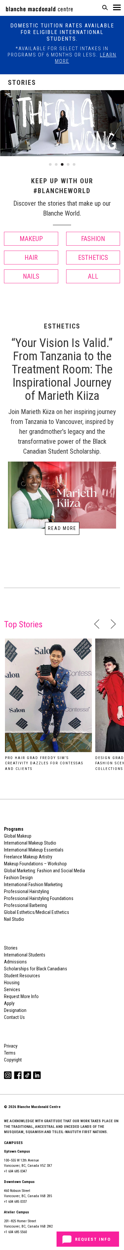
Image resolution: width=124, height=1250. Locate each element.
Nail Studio (14, 919)
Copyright (13, 1059)
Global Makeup (17, 836)
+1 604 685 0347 (15, 1171)
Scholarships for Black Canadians (35, 968)
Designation (15, 1010)
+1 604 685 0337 (15, 1201)
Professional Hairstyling (26, 891)
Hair (31, 257)
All (93, 276)
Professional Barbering (25, 905)
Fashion (93, 239)
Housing (12, 982)
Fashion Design (18, 877)
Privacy (11, 1046)
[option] (48, 707)
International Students (24, 954)
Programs (13, 829)
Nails (31, 276)
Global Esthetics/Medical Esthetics (36, 912)
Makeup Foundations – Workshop (35, 863)
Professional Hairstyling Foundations (38, 898)
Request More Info (21, 996)
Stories (11, 948)
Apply (9, 1003)
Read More (62, 528)
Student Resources (22, 975)
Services (12, 989)
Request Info (93, 1239)
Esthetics (93, 257)
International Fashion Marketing (33, 884)
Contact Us (14, 1017)
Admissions (15, 961)
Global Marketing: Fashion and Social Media (44, 870)
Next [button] (113, 624)
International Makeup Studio (30, 843)
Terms (10, 1053)
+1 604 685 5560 (15, 1232)
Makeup (31, 239)
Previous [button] (96, 624)
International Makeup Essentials (33, 849)
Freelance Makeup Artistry (28, 856)
